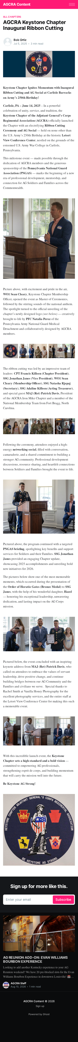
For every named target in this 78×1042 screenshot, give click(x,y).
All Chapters (12, 16)
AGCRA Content (16, 4)
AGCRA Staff (18, 983)
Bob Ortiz (20, 40)
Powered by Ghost (39, 1014)
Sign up (40, 1006)
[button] (72, 4)
